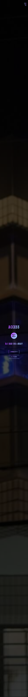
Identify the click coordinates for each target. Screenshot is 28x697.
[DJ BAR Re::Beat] (14, 335)
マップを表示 (14, 356)
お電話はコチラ (14, 351)
